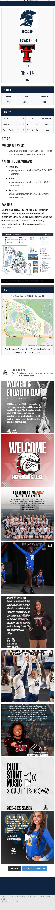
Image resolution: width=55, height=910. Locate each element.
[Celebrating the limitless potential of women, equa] (27, 407)
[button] (27, 319)
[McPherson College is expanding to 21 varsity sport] (27, 460)
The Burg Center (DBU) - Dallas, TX (27, 296)
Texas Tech (8, 130)
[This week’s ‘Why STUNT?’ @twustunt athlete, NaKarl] (27, 730)
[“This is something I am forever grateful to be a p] (27, 514)
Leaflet (30, 345)
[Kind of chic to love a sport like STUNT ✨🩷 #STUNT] (27, 676)
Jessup (6, 124)
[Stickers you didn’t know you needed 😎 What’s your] (27, 568)
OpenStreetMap (42, 345)
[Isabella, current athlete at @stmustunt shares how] (27, 837)
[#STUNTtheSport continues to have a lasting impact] (27, 622)
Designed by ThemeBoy (11, 901)
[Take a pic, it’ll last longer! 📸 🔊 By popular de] (27, 783)
